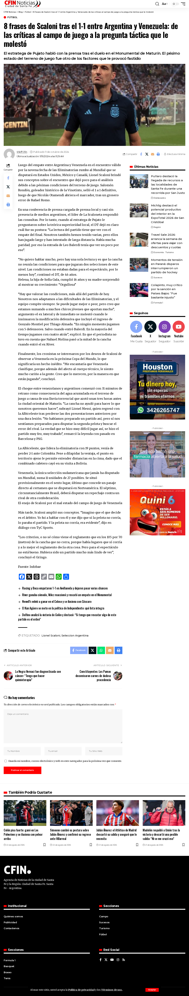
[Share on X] (146, 154)
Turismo (169, 252)
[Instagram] (164, 332)
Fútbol (12, 17)
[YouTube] (112, 960)
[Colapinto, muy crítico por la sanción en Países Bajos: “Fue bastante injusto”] (139, 290)
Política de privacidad (81, 989)
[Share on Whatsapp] (101, 650)
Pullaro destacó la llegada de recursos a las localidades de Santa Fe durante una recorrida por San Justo (168, 184)
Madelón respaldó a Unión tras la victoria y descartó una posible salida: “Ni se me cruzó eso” (161, 834)
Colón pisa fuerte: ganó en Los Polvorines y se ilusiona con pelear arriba (23, 834)
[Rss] (124, 960)
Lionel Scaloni (51, 635)
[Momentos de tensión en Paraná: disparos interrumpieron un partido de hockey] (139, 265)
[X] (150, 332)
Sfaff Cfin (22, 152)
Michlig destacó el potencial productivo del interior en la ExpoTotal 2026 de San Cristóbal (167, 214)
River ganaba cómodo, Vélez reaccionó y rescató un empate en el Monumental (66, 595)
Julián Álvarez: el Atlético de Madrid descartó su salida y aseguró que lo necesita (116, 834)
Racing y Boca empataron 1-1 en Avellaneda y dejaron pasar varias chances (65, 588)
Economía (159, 252)
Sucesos (158, 277)
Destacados (160, 198)
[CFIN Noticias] (22, 4)
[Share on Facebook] (141, 154)
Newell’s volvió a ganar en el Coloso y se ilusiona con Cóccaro (56, 601)
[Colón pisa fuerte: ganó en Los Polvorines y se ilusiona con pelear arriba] (25, 813)
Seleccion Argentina (74, 635)
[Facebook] (136, 332)
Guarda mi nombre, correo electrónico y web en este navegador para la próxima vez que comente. (65, 760)
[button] (152, 990)
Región (157, 227)
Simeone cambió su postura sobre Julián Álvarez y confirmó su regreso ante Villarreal (70, 834)
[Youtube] (178, 332)
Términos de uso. (111, 989)
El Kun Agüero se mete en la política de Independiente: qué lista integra (63, 608)
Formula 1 (158, 302)
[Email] (152, 154)
